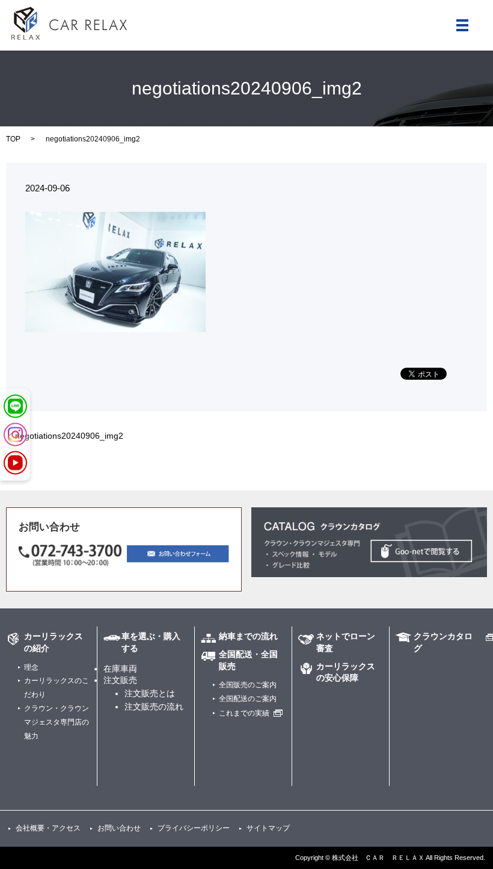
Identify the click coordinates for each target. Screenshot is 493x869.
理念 (31, 667)
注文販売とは (149, 693)
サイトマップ (268, 828)
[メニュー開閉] (462, 25)
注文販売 (120, 680)
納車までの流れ (248, 636)
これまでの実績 (244, 713)
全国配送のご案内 (248, 698)
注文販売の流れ (153, 706)
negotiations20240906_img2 (69, 436)
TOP (13, 139)
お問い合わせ (119, 828)
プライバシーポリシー (194, 828)
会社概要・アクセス (48, 828)
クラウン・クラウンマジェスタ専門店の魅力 (56, 722)
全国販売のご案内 (248, 685)
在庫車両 (120, 668)
